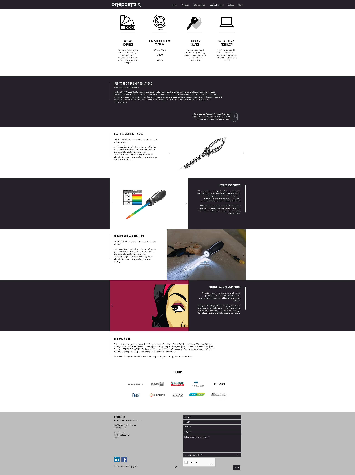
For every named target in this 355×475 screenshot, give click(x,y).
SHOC (160, 55)
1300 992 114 (120, 427)
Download (197, 114)
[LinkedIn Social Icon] (117, 459)
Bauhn (160, 60)
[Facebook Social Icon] (124, 459)
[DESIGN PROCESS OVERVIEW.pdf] (235, 118)
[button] (206, 152)
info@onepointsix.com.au (125, 425)
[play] (239, 129)
